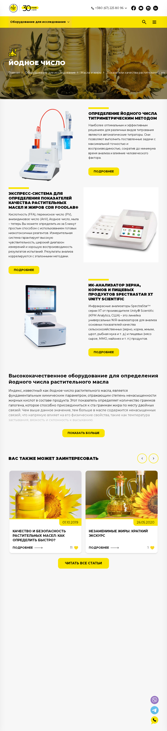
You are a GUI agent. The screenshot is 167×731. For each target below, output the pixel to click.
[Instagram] (148, 8)
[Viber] (155, 700)
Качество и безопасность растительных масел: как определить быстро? (39, 535)
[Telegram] (155, 710)
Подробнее (104, 171)
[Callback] (155, 720)
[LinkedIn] (155, 8)
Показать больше (83, 433)
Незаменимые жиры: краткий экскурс (118, 533)
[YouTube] (141, 8)
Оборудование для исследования (38, 22)
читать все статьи (83, 563)
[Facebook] (133, 8)
